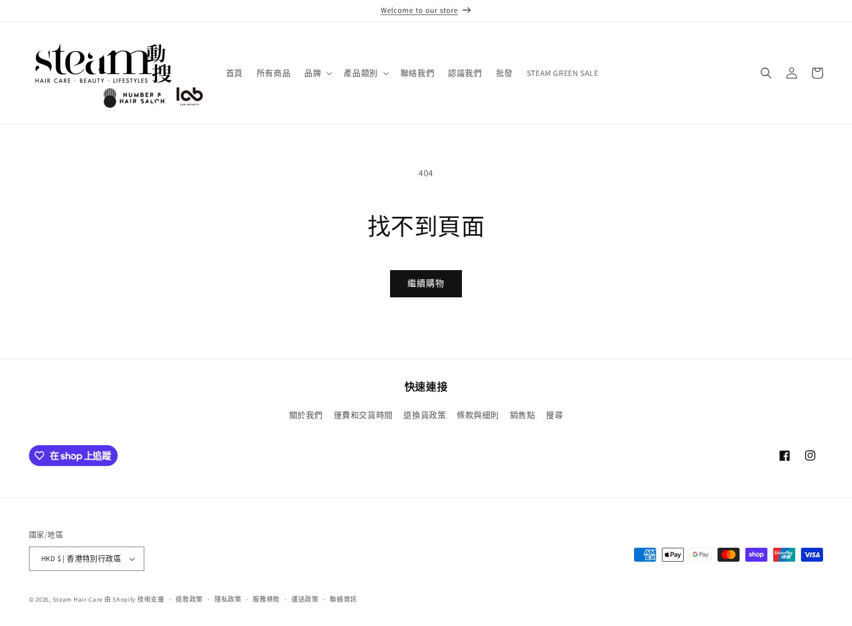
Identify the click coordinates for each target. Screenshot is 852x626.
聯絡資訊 (343, 599)
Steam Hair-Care (78, 599)
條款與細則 (478, 415)
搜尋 (554, 415)
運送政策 (305, 599)
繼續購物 (426, 283)
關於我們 (306, 415)
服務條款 (266, 599)
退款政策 (189, 599)
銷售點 (523, 415)
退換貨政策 (424, 415)
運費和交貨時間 (363, 415)
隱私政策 (228, 599)
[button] (317, 73)
